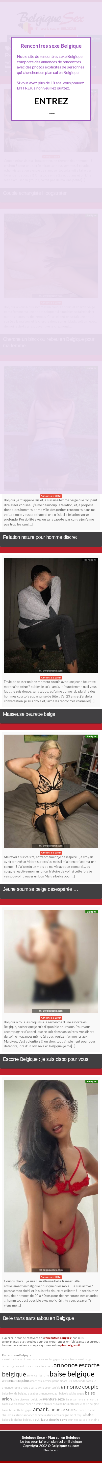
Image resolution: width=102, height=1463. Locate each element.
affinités (73, 1419)
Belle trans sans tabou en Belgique (38, 1318)
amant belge (84, 1359)
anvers (48, 1366)
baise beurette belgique (17, 1410)
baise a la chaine (89, 1419)
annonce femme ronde (16, 1387)
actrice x (41, 1419)
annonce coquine (15, 1380)
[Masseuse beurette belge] (51, 617)
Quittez (51, 113)
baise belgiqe (90, 1403)
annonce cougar (49, 1393)
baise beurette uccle (69, 1403)
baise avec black (12, 1403)
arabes (34, 1393)
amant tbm (36, 1380)
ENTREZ (51, 100)
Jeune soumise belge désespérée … (40, 889)
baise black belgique (71, 1393)
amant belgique (50, 1359)
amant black (9, 1359)
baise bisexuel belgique (27, 1399)
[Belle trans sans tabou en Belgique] (51, 1177)
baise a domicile (34, 1366)
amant (40, 1409)
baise (89, 1415)
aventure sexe (53, 1399)
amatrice (17, 1415)
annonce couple (80, 1386)
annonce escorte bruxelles (38, 1403)
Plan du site (51, 1450)
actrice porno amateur (57, 1380)
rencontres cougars (57, 1337)
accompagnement (13, 1366)
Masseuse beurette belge (29, 714)
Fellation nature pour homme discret (40, 537)
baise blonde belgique (15, 1393)
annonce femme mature (39, 1415)
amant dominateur (28, 1359)
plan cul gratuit (70, 1345)
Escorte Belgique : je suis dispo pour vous (45, 1059)
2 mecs (69, 1399)
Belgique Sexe (33, 1437)
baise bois (37, 1387)
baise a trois (68, 1359)
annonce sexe (61, 1409)
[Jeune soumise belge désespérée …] (51, 793)
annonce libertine (37, 1375)
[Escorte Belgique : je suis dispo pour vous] (51, 963)
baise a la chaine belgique (18, 1419)
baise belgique (72, 1373)
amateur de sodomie (83, 1380)
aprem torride (51, 1387)
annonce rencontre (86, 1399)
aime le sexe (58, 1419)
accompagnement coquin (69, 1415)
